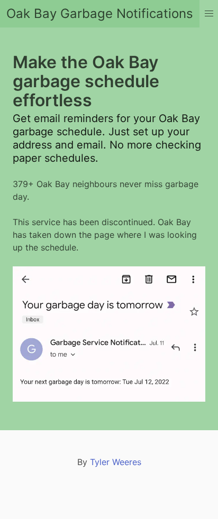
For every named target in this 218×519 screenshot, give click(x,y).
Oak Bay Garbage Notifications (99, 13)
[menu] (208, 13)
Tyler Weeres (115, 462)
